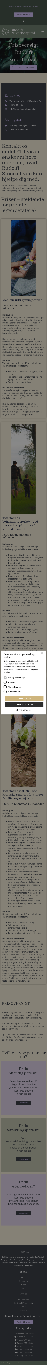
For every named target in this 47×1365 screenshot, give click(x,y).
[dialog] (23, 683)
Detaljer (7, 672)
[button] (23, 710)
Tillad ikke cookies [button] (24, 704)
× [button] (42, 653)
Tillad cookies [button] (24, 698)
